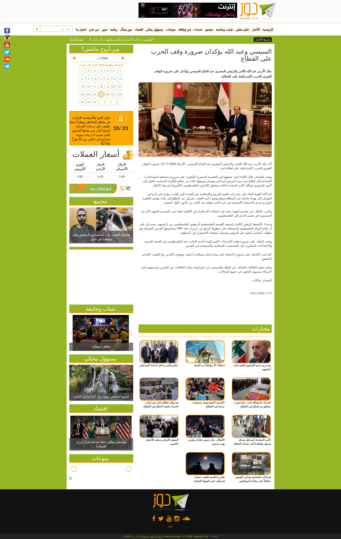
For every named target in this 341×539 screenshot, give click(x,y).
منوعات (170, 29)
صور (104, 29)
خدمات (198, 29)
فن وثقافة (184, 29)
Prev (74, 225)
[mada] (188, 9)
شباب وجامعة (224, 29)
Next (128, 225)
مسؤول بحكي (154, 29)
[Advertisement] (101, 276)
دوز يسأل (126, 29)
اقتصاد (139, 29)
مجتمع (209, 29)
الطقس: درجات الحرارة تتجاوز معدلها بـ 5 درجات (141, 39)
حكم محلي (242, 29)
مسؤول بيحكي (100, 358)
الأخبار (256, 29)
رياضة (113, 29)
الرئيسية (268, 29)
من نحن (94, 29)
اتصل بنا (81, 29)
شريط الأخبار (262, 39)
